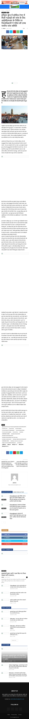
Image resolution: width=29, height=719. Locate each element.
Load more (14, 640)
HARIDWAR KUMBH (6, 433)
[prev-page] (2, 522)
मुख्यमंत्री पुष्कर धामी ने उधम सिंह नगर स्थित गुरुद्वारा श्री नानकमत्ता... (13, 574)
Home (2, 10)
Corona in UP (4, 428)
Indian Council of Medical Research (9, 442)
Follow (24, 537)
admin (4, 28)
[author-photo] (14, 480)
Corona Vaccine (18, 428)
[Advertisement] (14, 65)
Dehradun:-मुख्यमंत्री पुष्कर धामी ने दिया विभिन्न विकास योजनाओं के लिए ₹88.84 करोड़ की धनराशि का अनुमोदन (14, 657)
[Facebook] (7, 31)
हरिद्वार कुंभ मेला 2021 (5, 446)
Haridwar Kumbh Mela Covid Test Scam (10, 437)
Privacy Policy (14, 714)
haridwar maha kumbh (6, 439)
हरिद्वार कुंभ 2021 (14, 444)
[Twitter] (11, 31)
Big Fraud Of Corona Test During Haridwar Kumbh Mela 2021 (14, 426)
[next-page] (5, 522)
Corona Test (11, 428)
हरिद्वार (8, 12)
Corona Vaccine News (20, 430)
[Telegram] (21, 31)
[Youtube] (20, 709)
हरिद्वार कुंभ (9, 444)
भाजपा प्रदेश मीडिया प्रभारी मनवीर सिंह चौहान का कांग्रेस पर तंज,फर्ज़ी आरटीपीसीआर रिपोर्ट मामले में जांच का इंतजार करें (21, 464)
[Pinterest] (14, 31)
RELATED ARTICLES (7, 492)
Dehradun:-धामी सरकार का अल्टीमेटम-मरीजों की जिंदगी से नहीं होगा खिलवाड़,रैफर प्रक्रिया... (17, 627)
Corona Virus (15, 432)
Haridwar (21, 432)
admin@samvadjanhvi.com (17, 699)
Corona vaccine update (6, 432)
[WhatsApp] (17, 31)
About (9, 714)
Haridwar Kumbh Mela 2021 (7, 435)
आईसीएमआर (4, 444)
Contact (20, 714)
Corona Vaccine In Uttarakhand (8, 430)
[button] (2, 7)
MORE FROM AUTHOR (18, 492)
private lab (19, 442)
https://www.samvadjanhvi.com (14, 484)
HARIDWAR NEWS (5, 440)
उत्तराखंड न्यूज (8, 10)
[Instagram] (12, 709)
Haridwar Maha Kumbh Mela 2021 (19, 439)
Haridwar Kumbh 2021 (15, 433)
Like (25, 534)
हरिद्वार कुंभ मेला (21, 444)
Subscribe (24, 543)
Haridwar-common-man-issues (17, 440)
